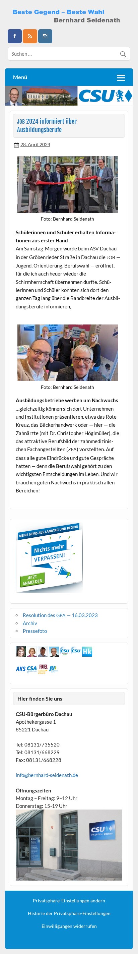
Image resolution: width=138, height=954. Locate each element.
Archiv (30, 623)
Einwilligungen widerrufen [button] (69, 926)
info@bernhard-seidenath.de (47, 775)
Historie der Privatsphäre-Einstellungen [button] (69, 913)
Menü (20, 77)
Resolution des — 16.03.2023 (60, 615)
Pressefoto (35, 631)
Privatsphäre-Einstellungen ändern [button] (69, 900)
